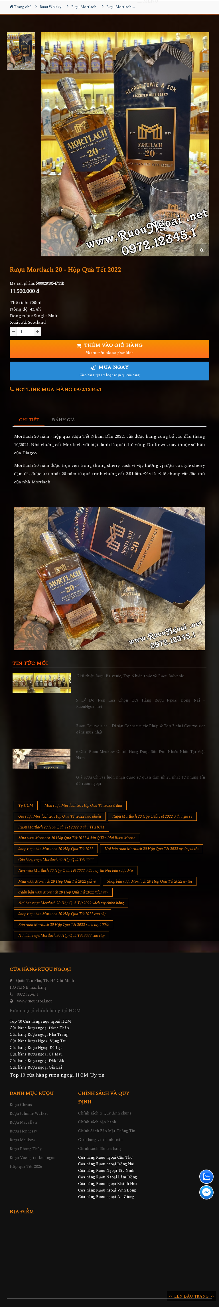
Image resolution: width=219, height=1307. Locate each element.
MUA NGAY (110, 370)
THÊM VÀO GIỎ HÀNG (113, 348)
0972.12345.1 (27, 994)
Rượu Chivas (21, 1105)
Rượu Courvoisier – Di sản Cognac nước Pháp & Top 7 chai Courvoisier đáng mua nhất (140, 729)
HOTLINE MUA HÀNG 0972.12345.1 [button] (58, 389)
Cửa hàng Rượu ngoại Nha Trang (39, 1035)
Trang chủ (22, 7)
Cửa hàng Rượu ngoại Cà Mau (36, 1054)
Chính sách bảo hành (97, 1122)
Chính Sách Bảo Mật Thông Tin (106, 1131)
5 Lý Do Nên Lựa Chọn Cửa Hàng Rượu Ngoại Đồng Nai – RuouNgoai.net (140, 703)
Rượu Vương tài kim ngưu (32, 1158)
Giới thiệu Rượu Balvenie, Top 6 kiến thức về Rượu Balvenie (130, 676)
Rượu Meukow (22, 1140)
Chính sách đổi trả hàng (99, 1149)
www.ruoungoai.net (34, 1001)
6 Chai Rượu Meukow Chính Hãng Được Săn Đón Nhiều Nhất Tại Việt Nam (140, 755)
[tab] (29, 420)
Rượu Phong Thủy (26, 1149)
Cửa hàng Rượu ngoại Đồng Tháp (39, 1028)
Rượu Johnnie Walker (29, 1113)
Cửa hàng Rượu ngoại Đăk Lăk (37, 1061)
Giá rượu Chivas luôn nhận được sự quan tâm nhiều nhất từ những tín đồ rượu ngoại (140, 780)
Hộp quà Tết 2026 (26, 1167)
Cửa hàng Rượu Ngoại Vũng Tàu (38, 1041)
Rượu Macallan (23, 1122)
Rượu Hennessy (23, 1131)
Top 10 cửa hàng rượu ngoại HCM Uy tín (57, 1075)
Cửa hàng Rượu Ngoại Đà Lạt (36, 1048)
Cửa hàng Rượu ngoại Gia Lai (36, 1067)
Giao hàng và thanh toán (100, 1140)
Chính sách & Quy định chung (104, 1113)
